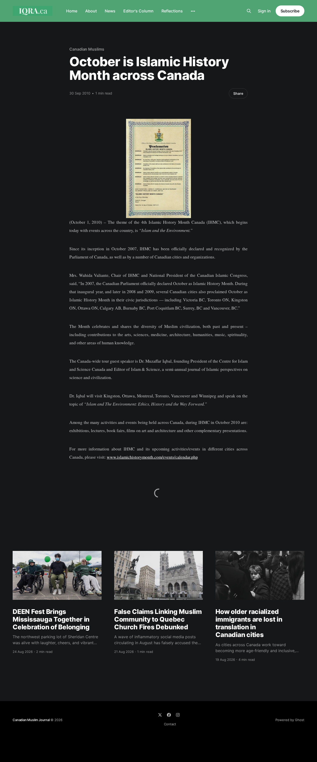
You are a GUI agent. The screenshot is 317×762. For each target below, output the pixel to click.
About (91, 10)
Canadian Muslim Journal (31, 720)
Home (71, 10)
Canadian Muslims (86, 49)
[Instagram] (178, 715)
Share (238, 93)
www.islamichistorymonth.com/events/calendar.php (152, 457)
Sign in (264, 10)
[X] (160, 715)
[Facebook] (169, 715)
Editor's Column (138, 10)
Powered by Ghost (289, 720)
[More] (193, 11)
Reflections (172, 10)
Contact (170, 724)
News (110, 10)
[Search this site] (249, 11)
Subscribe (290, 10)
